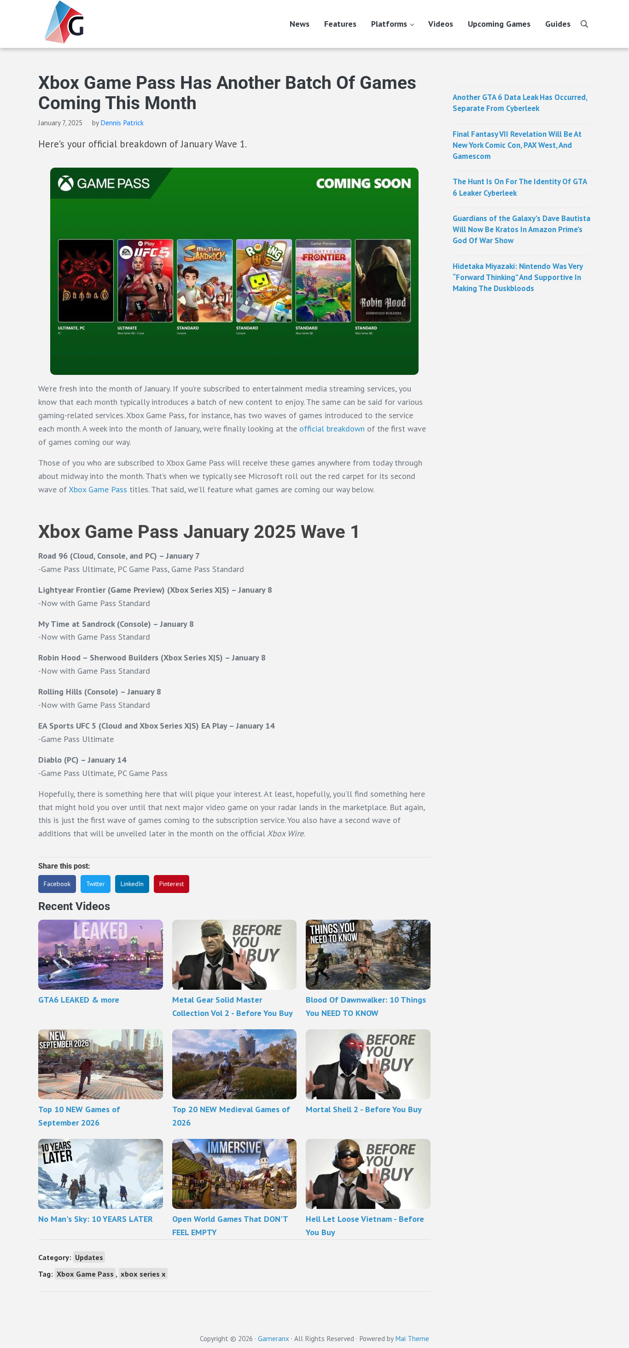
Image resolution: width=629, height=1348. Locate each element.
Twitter (95, 884)
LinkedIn (132, 884)
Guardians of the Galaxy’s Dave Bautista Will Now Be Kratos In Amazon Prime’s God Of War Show (521, 229)
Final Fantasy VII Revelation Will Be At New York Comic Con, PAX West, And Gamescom (517, 145)
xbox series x (143, 1273)
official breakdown (331, 428)
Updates (89, 1257)
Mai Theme (412, 1338)
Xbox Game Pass (98, 489)
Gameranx (273, 1338)
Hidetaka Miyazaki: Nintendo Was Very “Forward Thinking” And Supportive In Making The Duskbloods (517, 277)
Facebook (57, 884)
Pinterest (171, 884)
